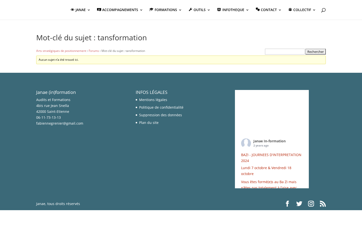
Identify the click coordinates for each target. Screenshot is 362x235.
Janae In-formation (269, 141)
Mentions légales (153, 99)
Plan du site (149, 122)
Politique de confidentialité (161, 107)
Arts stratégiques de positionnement (61, 51)
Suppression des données (160, 115)
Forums (94, 51)
